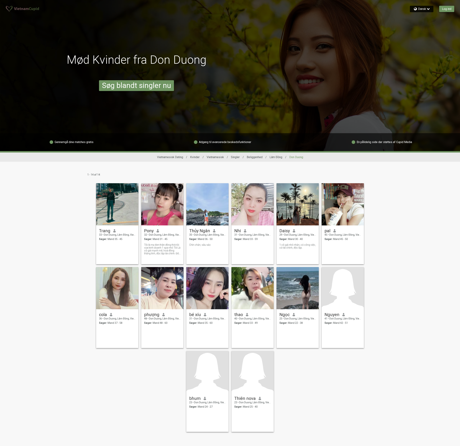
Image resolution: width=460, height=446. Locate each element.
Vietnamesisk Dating (170, 157)
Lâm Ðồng (276, 157)
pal (327, 230)
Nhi (237, 230)
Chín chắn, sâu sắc (200, 244)
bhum (195, 398)
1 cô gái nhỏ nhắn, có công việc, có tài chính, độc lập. (297, 246)
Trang (104, 230)
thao (238, 314)
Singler (235, 157)
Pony (149, 230)
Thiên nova (245, 398)
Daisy (284, 230)
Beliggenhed (255, 157)
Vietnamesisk (215, 157)
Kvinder (195, 157)
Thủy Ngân (199, 230)
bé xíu (195, 314)
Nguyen (332, 314)
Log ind (446, 9)
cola (103, 314)
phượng (151, 314)
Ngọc (284, 314)
